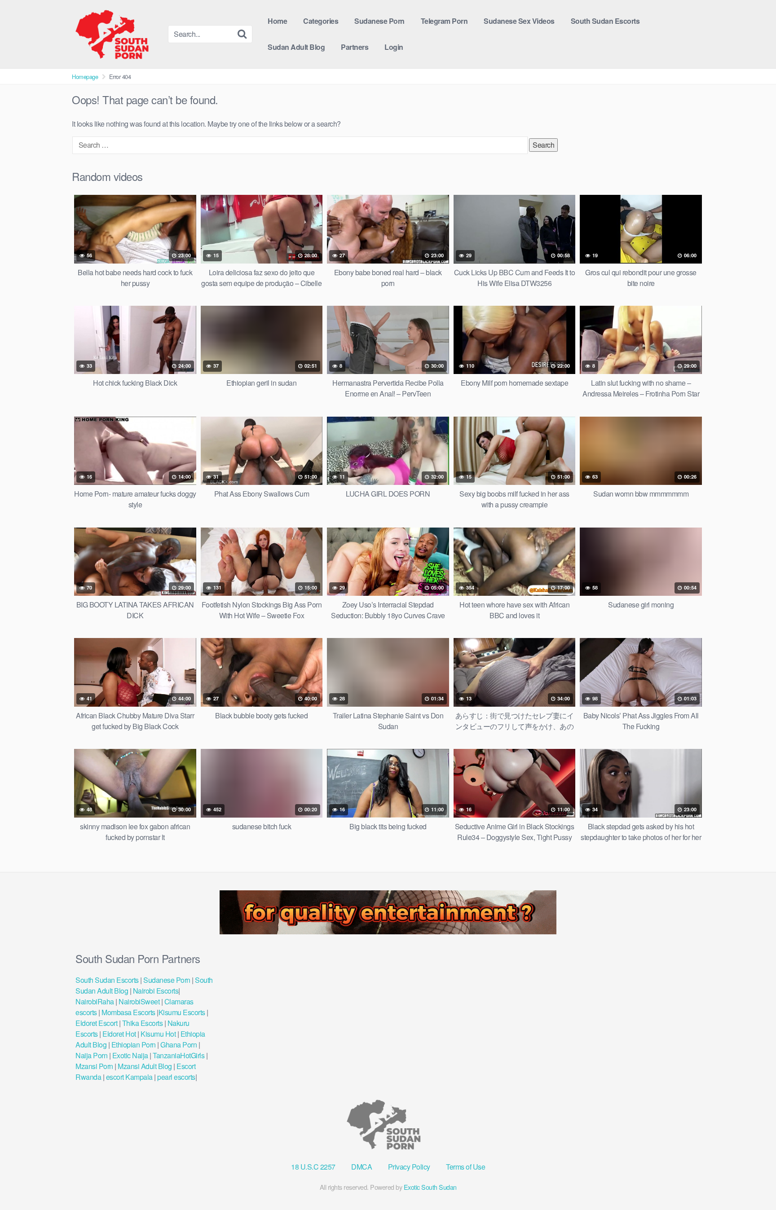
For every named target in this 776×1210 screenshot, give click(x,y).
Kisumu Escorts (182, 1012)
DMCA (361, 1167)
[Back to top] (751, 1181)
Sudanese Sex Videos (519, 21)
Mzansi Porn (94, 1066)
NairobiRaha (94, 1001)
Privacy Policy (409, 1167)
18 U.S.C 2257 (313, 1167)
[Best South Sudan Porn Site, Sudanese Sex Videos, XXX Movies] (116, 34)
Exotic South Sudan (430, 1187)
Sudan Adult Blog (296, 47)
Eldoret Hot (119, 1034)
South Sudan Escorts (605, 21)
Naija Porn (91, 1055)
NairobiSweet (139, 1001)
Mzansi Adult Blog (145, 1066)
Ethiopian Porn (133, 1044)
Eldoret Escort (97, 1023)
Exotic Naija (130, 1055)
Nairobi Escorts (156, 991)
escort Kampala (129, 1077)
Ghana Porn (178, 1044)
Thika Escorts (142, 1023)
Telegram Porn (444, 21)
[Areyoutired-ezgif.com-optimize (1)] (388, 931)
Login (393, 47)
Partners (354, 47)
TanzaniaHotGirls (178, 1055)
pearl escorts (176, 1077)
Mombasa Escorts (128, 1012)
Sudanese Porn (379, 21)
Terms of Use (465, 1167)
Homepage (85, 76)
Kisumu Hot (158, 1034)
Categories (320, 21)
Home (277, 21)
